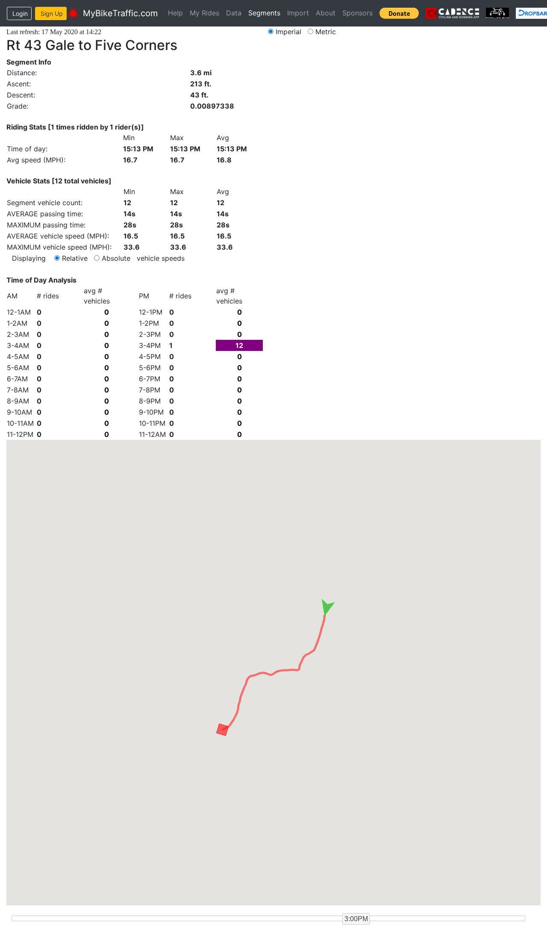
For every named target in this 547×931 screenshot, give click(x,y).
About (325, 13)
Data (233, 13)
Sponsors (357, 13)
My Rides (204, 13)
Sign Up (52, 13)
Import (298, 13)
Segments (264, 13)
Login (20, 13)
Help (175, 13)
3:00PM (356, 918)
